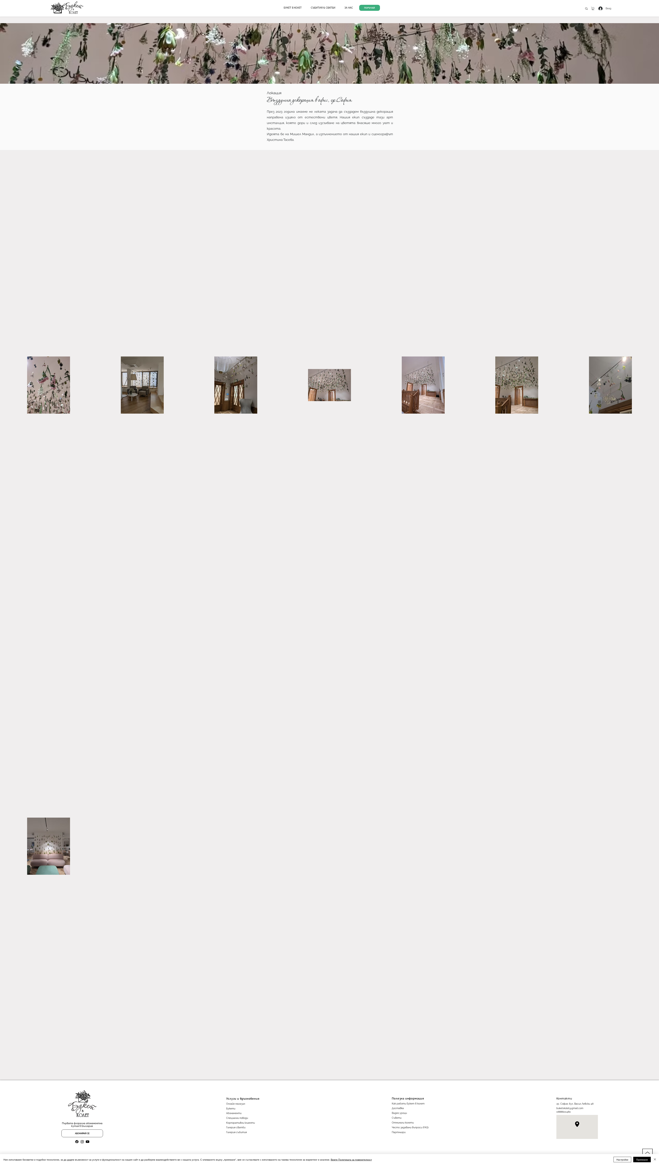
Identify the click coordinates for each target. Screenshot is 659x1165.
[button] (292, 8)
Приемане (642, 1159)
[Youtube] (87, 1142)
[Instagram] (82, 1142)
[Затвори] (655, 1159)
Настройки (622, 1159)
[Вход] (598, 8)
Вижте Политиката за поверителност (351, 1159)
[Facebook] (77, 1142)
